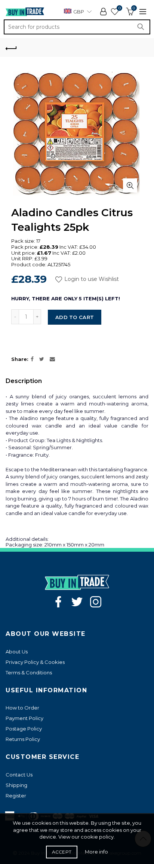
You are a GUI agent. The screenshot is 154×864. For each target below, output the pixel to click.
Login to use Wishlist (91, 279)
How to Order (22, 708)
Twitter (77, 601)
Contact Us (19, 775)
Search (142, 26)
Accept (62, 852)
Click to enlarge (130, 185)
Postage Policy (24, 729)
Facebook (58, 601)
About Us (17, 652)
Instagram (95, 601)
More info (96, 852)
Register (16, 796)
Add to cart (74, 317)
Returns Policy (23, 739)
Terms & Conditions (29, 672)
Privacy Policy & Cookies (35, 662)
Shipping (16, 785)
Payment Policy (24, 718)
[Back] (11, 47)
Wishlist (119, 8)
